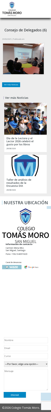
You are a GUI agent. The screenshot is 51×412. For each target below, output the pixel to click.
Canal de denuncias (13, 262)
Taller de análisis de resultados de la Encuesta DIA (18, 182)
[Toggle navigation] (47, 9)
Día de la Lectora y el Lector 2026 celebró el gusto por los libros (20, 141)
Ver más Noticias (11, 84)
